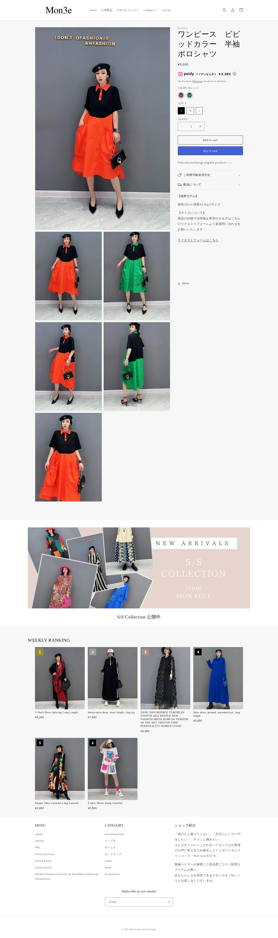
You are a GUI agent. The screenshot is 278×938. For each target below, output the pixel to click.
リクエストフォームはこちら (198, 240)
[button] (150, 10)
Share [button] (185, 283)
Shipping (197, 81)
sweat (108, 860)
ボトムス (110, 847)
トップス (110, 840)
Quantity (182, 119)
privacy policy (43, 867)
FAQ (37, 847)
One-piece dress (114, 834)
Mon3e (133, 929)
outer (108, 867)
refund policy (43, 860)
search (39, 834)
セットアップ (113, 854)
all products (112, 874)
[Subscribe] (169, 901)
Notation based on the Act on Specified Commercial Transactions (66, 876)
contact (39, 840)
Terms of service (45, 854)
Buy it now (210, 151)
